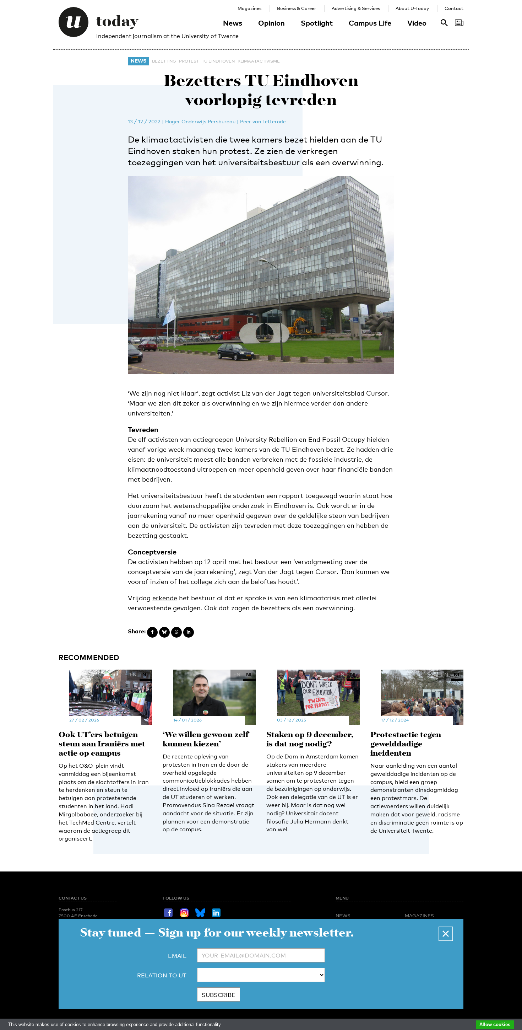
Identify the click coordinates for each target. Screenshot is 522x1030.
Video (416, 22)
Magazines (249, 8)
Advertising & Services (356, 8)
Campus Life (370, 22)
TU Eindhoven (218, 61)
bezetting (164, 61)
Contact (454, 8)
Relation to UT (161, 975)
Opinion (271, 22)
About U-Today (412, 8)
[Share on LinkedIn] (188, 632)
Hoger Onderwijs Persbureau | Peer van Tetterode (225, 121)
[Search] (459, 22)
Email (177, 956)
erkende (164, 598)
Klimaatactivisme (259, 61)
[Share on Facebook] (152, 632)
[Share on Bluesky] (164, 632)
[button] (446, 934)
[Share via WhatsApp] (176, 632)
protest (189, 61)
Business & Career (296, 8)
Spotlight (317, 22)
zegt (208, 393)
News (232, 22)
